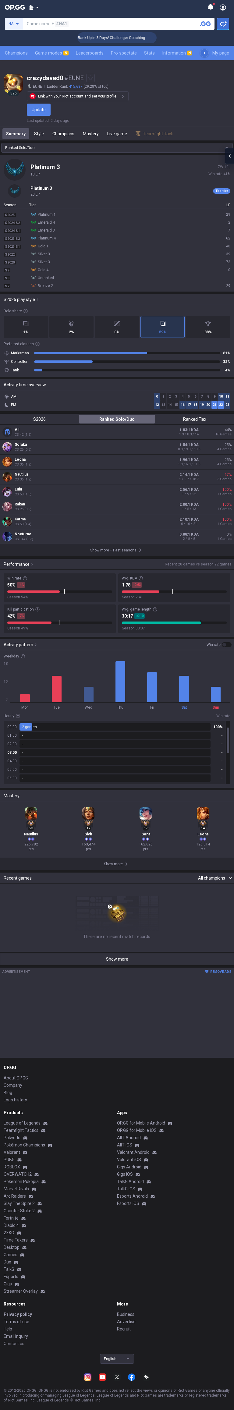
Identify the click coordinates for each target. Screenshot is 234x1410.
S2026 (39, 419)
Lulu (18, 489)
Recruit (124, 1329)
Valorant (12, 1152)
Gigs (8, 1283)
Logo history (15, 1099)
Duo (7, 1261)
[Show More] (33, 7)
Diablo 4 (11, 1225)
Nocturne (23, 534)
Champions (16, 53)
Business (125, 1314)
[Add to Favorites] (90, 78)
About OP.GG (16, 1077)
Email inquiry (16, 1336)
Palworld (12, 1137)
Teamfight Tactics (21, 1130)
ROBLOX (12, 1166)
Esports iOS (128, 1203)
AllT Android (129, 1137)
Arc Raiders (15, 1196)
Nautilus (22, 474)
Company (13, 1085)
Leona (20, 459)
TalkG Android (130, 1181)
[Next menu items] (204, 53)
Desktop (12, 1247)
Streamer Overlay (21, 1291)
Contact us (14, 1343)
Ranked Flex (194, 419)
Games (10, 1254)
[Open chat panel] (229, 156)
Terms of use (16, 1321)
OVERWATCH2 (18, 1174)
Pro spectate (124, 53)
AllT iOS (124, 1145)
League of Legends (22, 1123)
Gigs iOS (125, 1174)
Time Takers (16, 1240)
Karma (20, 519)
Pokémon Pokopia (21, 1181)
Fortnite (11, 1218)
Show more (117, 959)
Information (176, 53)
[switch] (219, 644)
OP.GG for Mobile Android (141, 1123)
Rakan (20, 504)
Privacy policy (18, 1314)
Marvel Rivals (16, 1188)
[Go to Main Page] (15, 7)
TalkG (9, 1269)
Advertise (126, 1321)
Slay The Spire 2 (19, 1203)
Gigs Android (129, 1166)
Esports (11, 1276)
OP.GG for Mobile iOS (137, 1130)
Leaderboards (90, 53)
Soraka (21, 444)
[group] (117, 752)
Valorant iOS (129, 1159)
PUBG (9, 1159)
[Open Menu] (223, 7)
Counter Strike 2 (19, 1210)
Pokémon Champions (24, 1145)
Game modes (51, 53)
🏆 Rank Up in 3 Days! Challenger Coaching (99, 38)
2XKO (9, 1232)
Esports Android (132, 1196)
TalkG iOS (126, 1188)
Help (8, 1329)
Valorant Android (133, 1152)
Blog (8, 1092)
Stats (149, 53)
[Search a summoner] (205, 24)
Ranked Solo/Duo (117, 419)
